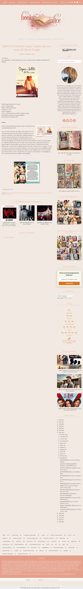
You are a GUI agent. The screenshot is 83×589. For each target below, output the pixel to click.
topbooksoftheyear (19, 544)
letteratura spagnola (58, 547)
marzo (62, 453)
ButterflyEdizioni (23, 193)
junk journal (62, 538)
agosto (62, 443)
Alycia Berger (11, 193)
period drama (71, 547)
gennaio (62, 458)
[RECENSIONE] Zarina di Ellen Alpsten (70, 483)
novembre (63, 436)
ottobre (62, 439)
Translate (69, 298)
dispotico (41, 550)
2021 (60, 430)
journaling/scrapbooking (30, 535)
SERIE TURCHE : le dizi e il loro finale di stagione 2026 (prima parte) (70, 371)
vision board (34, 547)
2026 (60, 420)
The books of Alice (34, 579)
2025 (60, 422)
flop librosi (5, 538)
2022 (60, 428)
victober (43, 535)
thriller (4, 535)
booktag (16, 550)
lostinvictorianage (17, 538)
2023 (60, 426)
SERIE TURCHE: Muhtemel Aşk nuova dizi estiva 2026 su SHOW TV (70, 409)
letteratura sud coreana (28, 550)
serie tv (48, 544)
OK (62, 588)
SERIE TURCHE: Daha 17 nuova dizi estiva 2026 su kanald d (70, 390)
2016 (60, 519)
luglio (62, 445)
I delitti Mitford (45, 547)
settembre (63, 441)
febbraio (62, 455)
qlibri (63, 544)
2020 (60, 432)
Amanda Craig (6, 550)
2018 (60, 515)
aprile (62, 451)
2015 (60, 522)
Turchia (64, 541)
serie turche (53, 541)
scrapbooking (15, 535)
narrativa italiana (6, 541)
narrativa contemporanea (56, 535)
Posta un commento (9, 237)
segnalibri (65, 550)
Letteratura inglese (7, 547)
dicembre (63, 434)
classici (69, 535)
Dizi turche (18, 541)
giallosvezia (74, 541)
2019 (60, 513)
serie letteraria (6, 544)
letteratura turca (41, 541)
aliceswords (29, 541)
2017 (60, 517)
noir (56, 544)
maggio (62, 449)
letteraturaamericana (23, 553)
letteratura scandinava (49, 538)
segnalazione (36, 193)
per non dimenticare (21, 547)
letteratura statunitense (8, 553)
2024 (60, 424)
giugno (62, 447)
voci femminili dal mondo (35, 544)
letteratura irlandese (53, 550)
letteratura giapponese (32, 538)
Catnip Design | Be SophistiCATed (51, 579)
